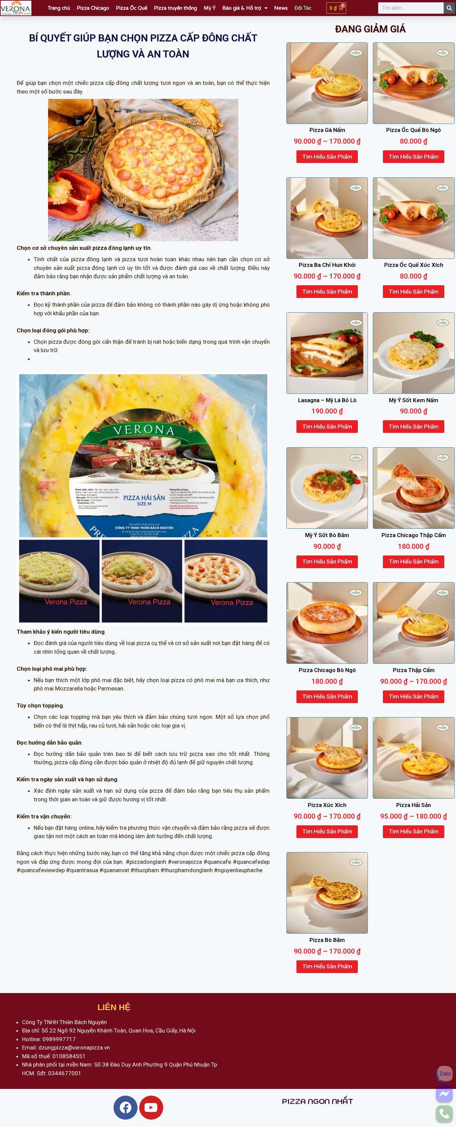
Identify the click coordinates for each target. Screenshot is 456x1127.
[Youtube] (151, 1108)
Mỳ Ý (210, 8)
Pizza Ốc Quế (131, 8)
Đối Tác (302, 8)
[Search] (449, 8)
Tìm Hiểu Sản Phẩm (327, 156)
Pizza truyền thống (175, 8)
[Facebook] (125, 1108)
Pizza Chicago (93, 8)
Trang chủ (59, 8)
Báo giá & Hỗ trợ (241, 8)
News (281, 8)
